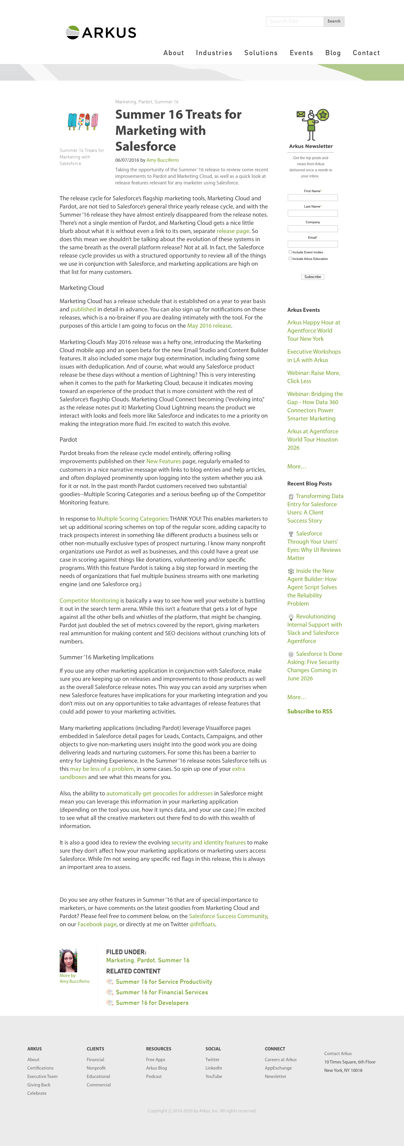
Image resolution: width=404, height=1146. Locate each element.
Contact (366, 52)
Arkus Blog (156, 1068)
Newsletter (275, 1076)
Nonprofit (96, 1068)
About (173, 52)
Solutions (261, 52)
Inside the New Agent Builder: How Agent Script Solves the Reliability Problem (312, 587)
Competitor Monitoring (89, 601)
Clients (95, 1049)
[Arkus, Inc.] (104, 32)
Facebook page (97, 925)
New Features (163, 462)
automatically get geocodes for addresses (159, 794)
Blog (333, 52)
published (83, 310)
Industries (214, 52)
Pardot (145, 101)
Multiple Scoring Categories (131, 519)
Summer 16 (166, 101)
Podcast (154, 1076)
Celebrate (37, 1093)
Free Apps (155, 1060)
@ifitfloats (202, 925)
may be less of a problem (102, 769)
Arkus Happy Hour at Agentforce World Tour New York (313, 331)
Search (334, 21)
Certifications (40, 1068)
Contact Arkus (338, 1054)
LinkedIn (214, 1068)
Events (302, 52)
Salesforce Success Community (228, 916)
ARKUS (34, 1049)
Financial (95, 1060)
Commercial (99, 1085)
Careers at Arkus (281, 1060)
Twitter (213, 1060)
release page (233, 231)
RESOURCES (158, 1049)
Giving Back (38, 1085)
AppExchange (278, 1068)
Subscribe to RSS (310, 712)
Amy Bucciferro (163, 160)
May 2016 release (209, 326)
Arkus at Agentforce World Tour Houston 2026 (312, 440)
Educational (98, 1076)
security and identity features (208, 843)
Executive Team (42, 1076)
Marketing (125, 101)
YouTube (214, 1076)
